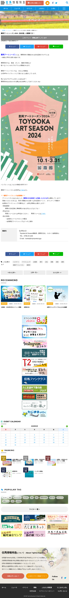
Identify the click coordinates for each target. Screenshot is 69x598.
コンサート (16, 262)
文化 (46, 262)
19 (34, 440)
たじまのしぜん (62, 587)
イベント (29, 8)
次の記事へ (56, 272)
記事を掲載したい (36, 3)
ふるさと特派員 (47, 587)
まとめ (5, 497)
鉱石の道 (52, 497)
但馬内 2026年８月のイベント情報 (62, 460)
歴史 (36, 497)
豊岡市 (28, 265)
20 (44, 440)
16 (5, 440)
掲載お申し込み (12, 576)
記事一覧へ (34, 272)
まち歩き (25, 497)
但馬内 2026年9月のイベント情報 (39, 460)
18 (25, 440)
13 (44, 437)
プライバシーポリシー (47, 591)
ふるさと (42, 8)
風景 (10, 497)
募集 (35, 587)
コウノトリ (60, 497)
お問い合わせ (63, 591)
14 (53, 437)
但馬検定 (18, 501)
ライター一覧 (33, 509)
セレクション (17, 497)
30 (5, 445)
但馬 (12, 501)
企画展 (35, 262)
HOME (3, 30)
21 (53, 440)
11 (25, 437)
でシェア (13, 46)
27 (44, 442)
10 (15, 437)
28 (53, 442)
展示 (41, 262)
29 (63, 442)
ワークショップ (26, 262)
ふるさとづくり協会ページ (36, 576)
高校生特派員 (43, 497)
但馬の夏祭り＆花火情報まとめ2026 (17, 460)
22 (63, 440)
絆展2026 (14, 471)
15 (63, 437)
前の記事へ (12, 272)
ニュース (17, 8)
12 (34, 437)
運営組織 (33, 591)
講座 (62, 262)
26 (34, 442)
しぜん (53, 8)
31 (15, 445)
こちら (22, 190)
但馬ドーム (6, 501)
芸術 (57, 262)
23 (5, 442)
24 (15, 442)
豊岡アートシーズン (18, 265)
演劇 (52, 262)
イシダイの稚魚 (38, 471)
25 (25, 442)
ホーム (6, 8)
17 (15, 440)
